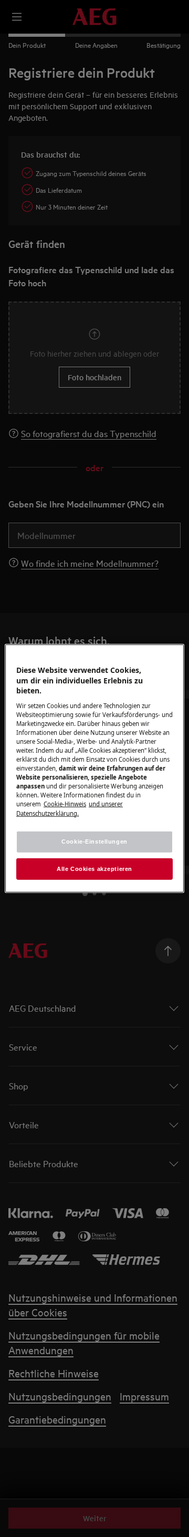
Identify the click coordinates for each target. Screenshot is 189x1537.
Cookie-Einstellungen (94, 841)
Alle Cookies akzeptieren (94, 868)
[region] (94, 768)
